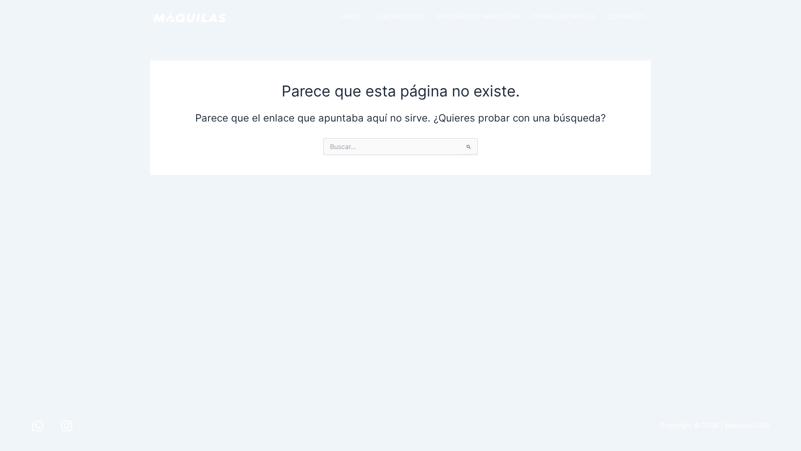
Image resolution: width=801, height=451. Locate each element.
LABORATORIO (399, 16)
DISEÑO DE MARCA (563, 16)
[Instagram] (66, 426)
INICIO (352, 16)
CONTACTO (626, 16)
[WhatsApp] (37, 426)
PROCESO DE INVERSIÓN (477, 16)
